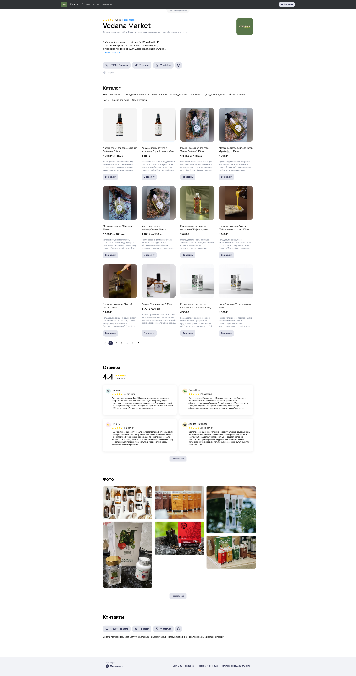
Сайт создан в (174, 11)
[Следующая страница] (138, 343)
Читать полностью (112, 52)
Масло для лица (120, 100)
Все (105, 94)
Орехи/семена (139, 100)
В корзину (110, 177)
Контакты (107, 4)
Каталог (74, 4)
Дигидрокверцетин (214, 94)
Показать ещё (178, 459)
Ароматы (196, 94)
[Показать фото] (127, 502)
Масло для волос (179, 94)
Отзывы (86, 4)
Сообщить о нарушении (183, 666)
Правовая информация (208, 666)
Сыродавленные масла (137, 94)
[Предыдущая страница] (105, 343)
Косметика (115, 94)
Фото (96, 4)
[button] (117, 65)
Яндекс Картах (128, 20)
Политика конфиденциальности (236, 666)
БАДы (106, 100)
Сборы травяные (236, 94)
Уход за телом (159, 94)
